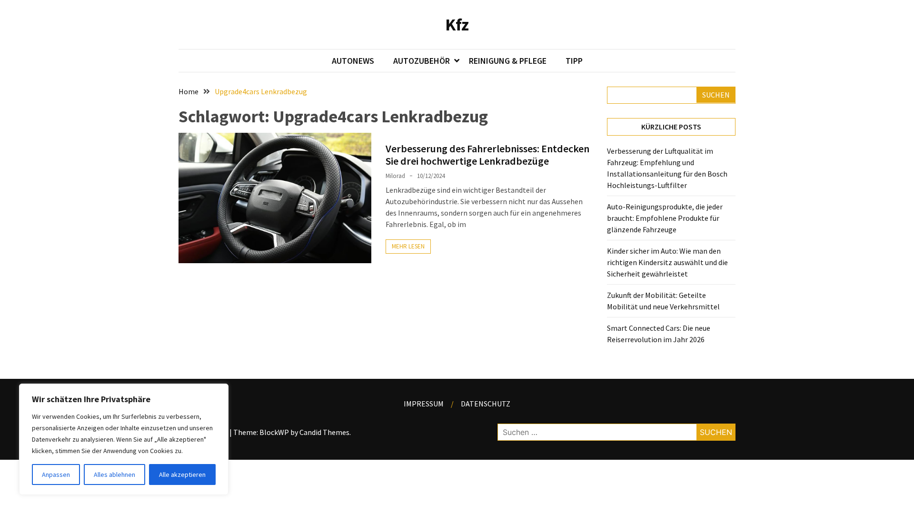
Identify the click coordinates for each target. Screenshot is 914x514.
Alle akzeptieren (182, 474)
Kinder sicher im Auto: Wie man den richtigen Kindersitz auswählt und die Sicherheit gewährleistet (667, 262)
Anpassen (56, 474)
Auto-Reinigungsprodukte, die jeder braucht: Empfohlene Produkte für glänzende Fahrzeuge (665, 218)
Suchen (716, 94)
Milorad (395, 176)
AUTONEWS (353, 60)
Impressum (424, 403)
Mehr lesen (408, 246)
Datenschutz (485, 403)
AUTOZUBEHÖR (421, 60)
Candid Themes (324, 432)
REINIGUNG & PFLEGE (507, 60)
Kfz (457, 24)
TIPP (574, 60)
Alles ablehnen (114, 474)
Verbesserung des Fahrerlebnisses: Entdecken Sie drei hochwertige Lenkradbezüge (487, 155)
